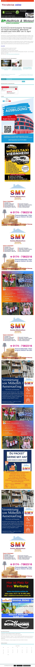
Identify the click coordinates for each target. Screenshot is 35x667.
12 (12, 650)
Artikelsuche (4, 79)
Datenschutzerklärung (27, 665)
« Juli (8, 654)
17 (3, 651)
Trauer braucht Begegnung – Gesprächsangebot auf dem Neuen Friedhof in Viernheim (27, 68)
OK (14, 665)
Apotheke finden (11, 87)
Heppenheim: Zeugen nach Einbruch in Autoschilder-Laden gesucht (11, 634)
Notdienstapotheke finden (5, 87)
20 (17, 651)
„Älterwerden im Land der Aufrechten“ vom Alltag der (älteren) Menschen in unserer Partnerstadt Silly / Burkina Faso (17, 68)
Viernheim (10, 33)
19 (12, 651)
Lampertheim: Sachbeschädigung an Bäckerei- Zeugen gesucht (10, 633)
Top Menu (5, 0)
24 (3, 652)
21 (22, 651)
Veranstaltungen (9, 79)
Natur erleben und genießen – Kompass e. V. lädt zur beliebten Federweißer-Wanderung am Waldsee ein (6, 68)
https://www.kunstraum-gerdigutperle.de (12, 54)
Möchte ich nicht (19, 665)
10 (3, 650)
